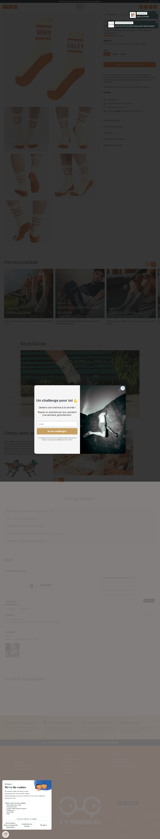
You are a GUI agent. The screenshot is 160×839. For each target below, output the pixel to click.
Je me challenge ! (57, 431)
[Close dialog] (123, 388)
